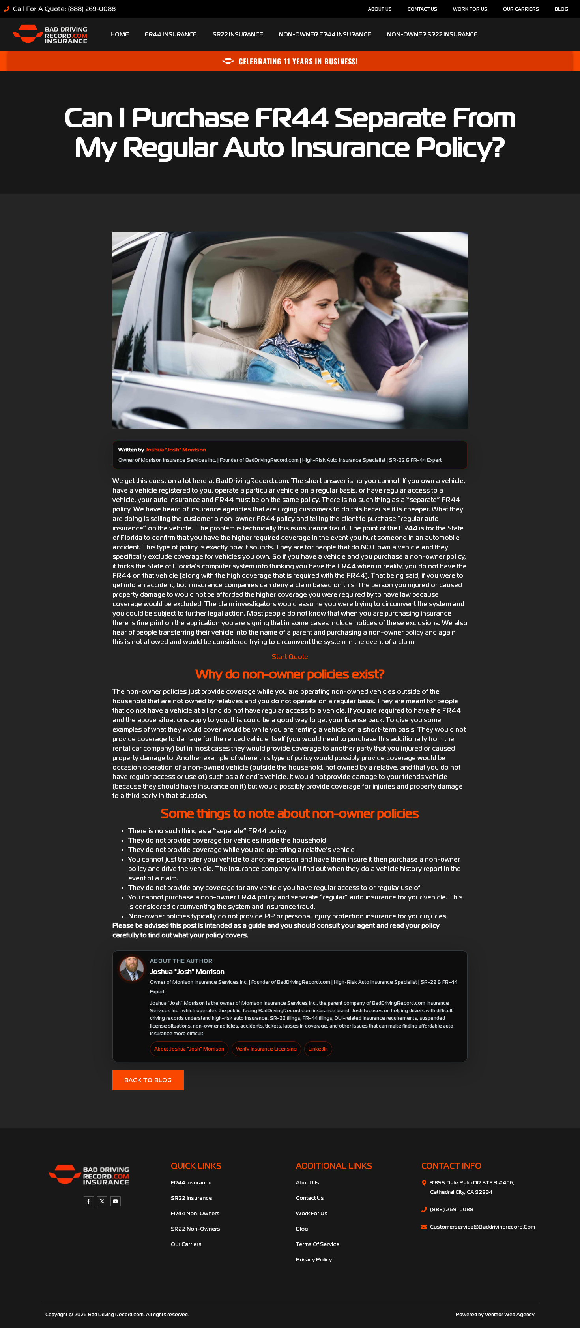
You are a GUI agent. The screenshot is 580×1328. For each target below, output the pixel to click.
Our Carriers (521, 9)
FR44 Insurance (171, 34)
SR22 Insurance (238, 34)
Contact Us (422, 9)
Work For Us (470, 9)
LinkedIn (318, 1049)
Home (119, 34)
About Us (380, 9)
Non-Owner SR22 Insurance (432, 34)
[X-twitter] (102, 1201)
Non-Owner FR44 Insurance (325, 34)
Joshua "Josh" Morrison (175, 449)
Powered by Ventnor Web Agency (495, 1314)
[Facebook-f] (89, 1201)
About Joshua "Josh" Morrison (189, 1049)
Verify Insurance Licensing (266, 1049)
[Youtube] (115, 1201)
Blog (561, 9)
